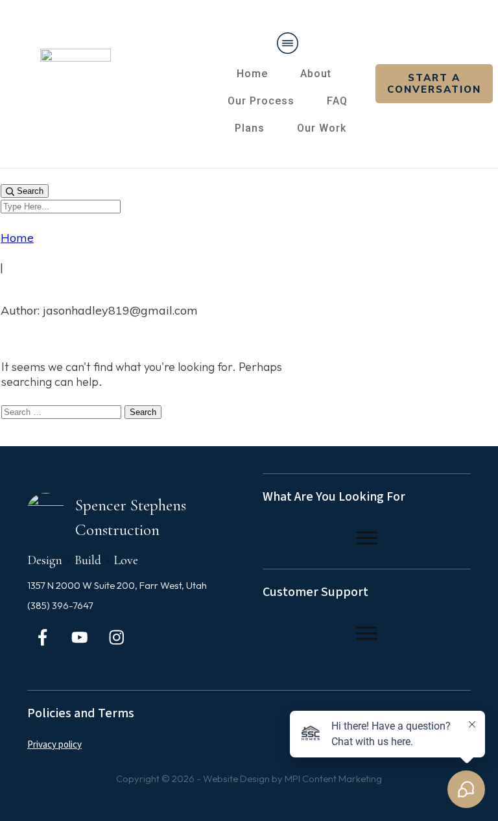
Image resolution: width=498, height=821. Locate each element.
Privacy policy (54, 745)
